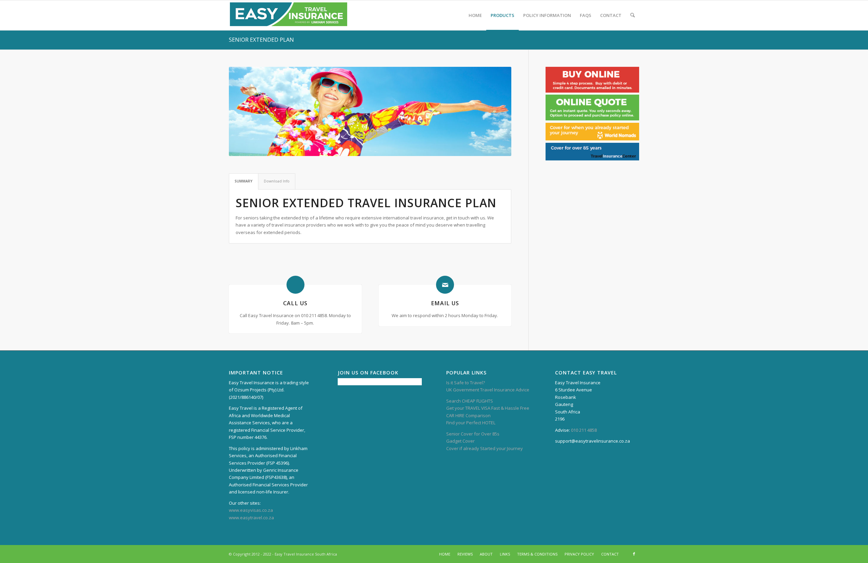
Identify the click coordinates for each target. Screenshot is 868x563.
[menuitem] (475, 15)
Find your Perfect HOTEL (470, 423)
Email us (445, 303)
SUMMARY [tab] (244, 181)
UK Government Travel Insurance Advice (487, 390)
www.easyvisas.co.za (251, 510)
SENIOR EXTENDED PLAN (261, 39)
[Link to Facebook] (634, 554)
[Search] (632, 15)
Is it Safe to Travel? (465, 383)
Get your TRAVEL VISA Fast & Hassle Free (487, 408)
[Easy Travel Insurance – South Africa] (288, 15)
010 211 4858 (584, 430)
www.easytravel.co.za (251, 518)
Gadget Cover (460, 441)
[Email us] (445, 285)
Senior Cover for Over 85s (472, 434)
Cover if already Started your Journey (484, 448)
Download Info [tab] (277, 181)
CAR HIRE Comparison (468, 415)
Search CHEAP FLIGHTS (469, 401)
